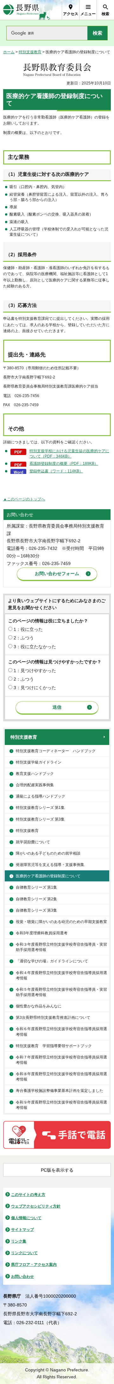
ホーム (9, 52)
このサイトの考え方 (28, 1194)
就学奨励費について (33, 842)
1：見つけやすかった (35, 670)
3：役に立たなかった (35, 646)
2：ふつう (24, 637)
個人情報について (26, 1218)
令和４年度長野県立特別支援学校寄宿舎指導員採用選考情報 (61, 975)
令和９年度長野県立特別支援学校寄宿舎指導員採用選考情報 (61, 1105)
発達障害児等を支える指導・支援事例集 (50, 864)
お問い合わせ (22, 1276)
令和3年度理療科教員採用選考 (41, 933)
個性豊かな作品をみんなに (38, 1006)
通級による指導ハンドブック (40, 796)
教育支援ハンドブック (35, 773)
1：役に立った (28, 629)
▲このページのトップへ (24, 499)
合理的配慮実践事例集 (35, 785)
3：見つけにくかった (35, 687)
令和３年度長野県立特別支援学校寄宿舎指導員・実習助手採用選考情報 (61, 947)
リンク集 (18, 1241)
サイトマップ (22, 1229)
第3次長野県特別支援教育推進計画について (53, 1017)
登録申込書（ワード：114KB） (56, 471)
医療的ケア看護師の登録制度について (48, 876)
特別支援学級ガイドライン (38, 762)
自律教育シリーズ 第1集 (36, 887)
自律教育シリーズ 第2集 (36, 899)
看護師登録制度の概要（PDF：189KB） (63, 463)
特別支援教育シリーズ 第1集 (40, 807)
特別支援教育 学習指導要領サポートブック (54, 1046)
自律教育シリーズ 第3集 (36, 910)
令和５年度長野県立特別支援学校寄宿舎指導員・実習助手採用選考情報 (61, 992)
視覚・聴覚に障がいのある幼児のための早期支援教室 (61, 922)
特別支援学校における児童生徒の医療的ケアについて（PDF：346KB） (69, 453)
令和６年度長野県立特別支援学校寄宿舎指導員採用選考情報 (61, 1031)
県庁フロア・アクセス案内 (34, 1264)
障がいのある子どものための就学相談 (48, 853)
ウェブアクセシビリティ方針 (35, 1206)
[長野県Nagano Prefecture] (21, 10)
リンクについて (24, 1253)
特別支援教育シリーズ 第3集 (40, 819)
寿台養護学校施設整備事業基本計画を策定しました (59, 1090)
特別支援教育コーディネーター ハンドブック (56, 751)
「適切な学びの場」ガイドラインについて (52, 961)
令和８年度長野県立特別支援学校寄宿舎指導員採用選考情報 (61, 1076)
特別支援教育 (30, 52)
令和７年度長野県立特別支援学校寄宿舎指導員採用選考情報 (61, 1060)
